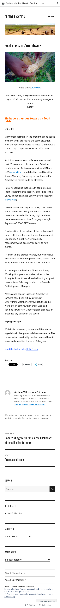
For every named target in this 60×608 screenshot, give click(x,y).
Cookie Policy (9, 596)
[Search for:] (27, 489)
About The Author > (15, 573)
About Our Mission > (15, 579)
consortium (16, 172)
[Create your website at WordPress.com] (30, 3)
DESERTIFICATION (15, 16)
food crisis (26, 418)
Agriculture (46, 415)
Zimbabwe (44, 418)
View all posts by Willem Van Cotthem (29, 404)
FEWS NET (10, 199)
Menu (51, 16)
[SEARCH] (52, 489)
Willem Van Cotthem (17, 415)
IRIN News (36, 87)
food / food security (13, 418)
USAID (36, 418)
